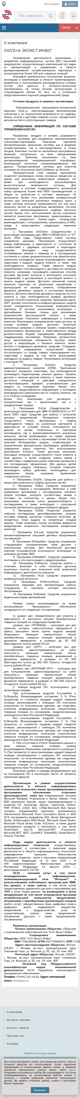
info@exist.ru (21, 980)
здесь (72, 1070)
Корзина (73, 15)
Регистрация (51, 4)
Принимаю (40, 1090)
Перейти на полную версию (40, 1053)
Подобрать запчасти (62, 15)
